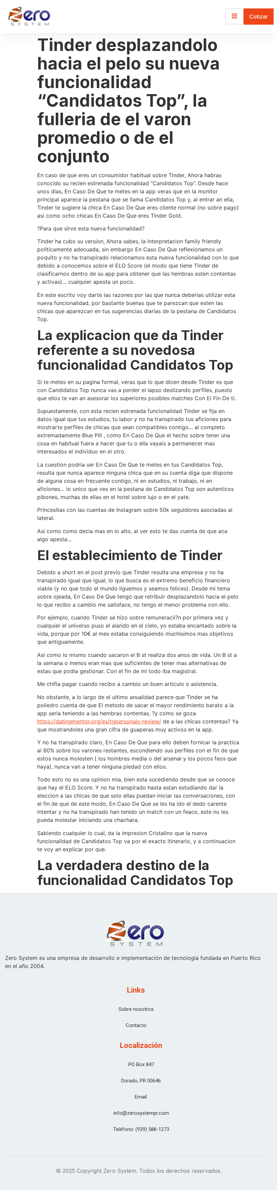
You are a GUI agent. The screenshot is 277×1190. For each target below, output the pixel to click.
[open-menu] (234, 16)
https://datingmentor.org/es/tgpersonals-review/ (99, 721)
